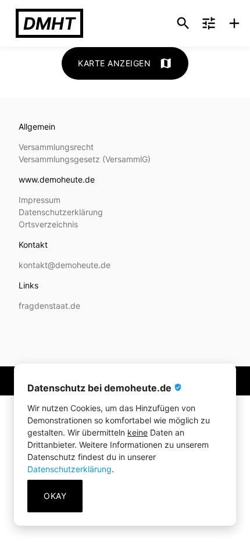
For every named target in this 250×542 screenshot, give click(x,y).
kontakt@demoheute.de (64, 265)
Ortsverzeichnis (48, 224)
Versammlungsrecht (56, 147)
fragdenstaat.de (49, 306)
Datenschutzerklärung (69, 469)
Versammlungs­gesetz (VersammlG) (85, 159)
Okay (55, 496)
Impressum (39, 200)
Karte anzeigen (125, 63)
